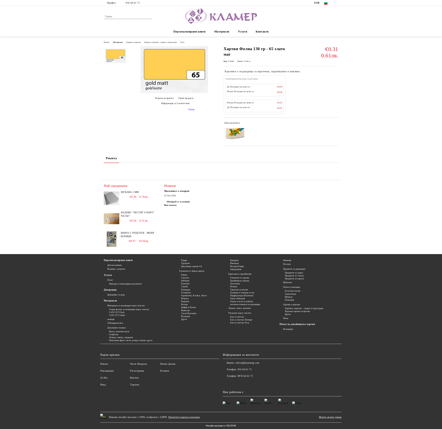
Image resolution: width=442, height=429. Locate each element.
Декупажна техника (116, 328)
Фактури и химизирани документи (125, 284)
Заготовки (235, 283)
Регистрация (137, 371)
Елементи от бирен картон (191, 271)
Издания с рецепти (116, 269)
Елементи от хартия (239, 278)
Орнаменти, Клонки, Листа (194, 295)
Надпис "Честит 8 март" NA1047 (138, 214)
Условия (164, 371)
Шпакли (288, 297)
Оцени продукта (186, 98)
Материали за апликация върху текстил (126, 305)
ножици (110, 319)
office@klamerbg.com (247, 363)
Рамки (184, 275)
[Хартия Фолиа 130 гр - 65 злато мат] (174, 92)
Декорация (110, 289)
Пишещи (287, 260)
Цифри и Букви (188, 307)
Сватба (184, 286)
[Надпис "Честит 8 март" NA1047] (111, 218)
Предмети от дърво (294, 273)
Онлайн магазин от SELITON (221, 426)
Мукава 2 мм (130, 192)
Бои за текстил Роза (239, 322)
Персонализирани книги (189, 31)
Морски (185, 298)
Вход (103, 384)
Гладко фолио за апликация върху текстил (129, 309)
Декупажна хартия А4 (191, 266)
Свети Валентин (188, 313)
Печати (233, 286)
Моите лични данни (330, 417)
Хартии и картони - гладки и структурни (160, 42)
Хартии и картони (133, 42)
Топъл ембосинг (237, 298)
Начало (106, 42)
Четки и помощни (291, 287)
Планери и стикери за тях (242, 292)
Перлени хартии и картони (297, 311)
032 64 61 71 (133, 3)
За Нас (104, 377)
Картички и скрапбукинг (240, 274)
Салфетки (113, 334)
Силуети (185, 278)
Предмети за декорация (294, 269)
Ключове (185, 283)
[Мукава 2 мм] (111, 198)
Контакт (134, 377)
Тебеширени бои (115, 323)
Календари (288, 329)
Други (184, 319)
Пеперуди (185, 289)
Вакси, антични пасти (119, 331)
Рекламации (107, 371)
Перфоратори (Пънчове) (241, 295)
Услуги (242, 31)
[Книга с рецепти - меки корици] (111, 239)
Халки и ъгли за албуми (241, 301)
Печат (110, 280)
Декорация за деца (116, 294)
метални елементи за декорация (245, 304)
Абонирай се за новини (178, 201)
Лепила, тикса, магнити (239, 308)
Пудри (184, 260)
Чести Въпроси (138, 364)
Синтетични (290, 294)
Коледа (184, 304)
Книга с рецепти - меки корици (137, 235)
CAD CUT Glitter (117, 315)
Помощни (289, 300)
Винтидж (234, 263)
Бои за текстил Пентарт (241, 320)
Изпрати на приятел (164, 98)
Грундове (185, 263)
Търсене (134, 384)
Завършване (236, 269)
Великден (185, 316)
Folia (182, 42)
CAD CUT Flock (117, 312)
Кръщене (234, 260)
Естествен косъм (292, 291)
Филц (285, 318)
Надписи (185, 301)
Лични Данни (168, 364)
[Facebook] (336, 3)
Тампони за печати (239, 289)
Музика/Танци (237, 266)
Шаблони (287, 282)
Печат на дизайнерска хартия (297, 324)
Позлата (287, 264)
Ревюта (111, 158)
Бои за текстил (237, 317)
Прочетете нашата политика (184, 417)
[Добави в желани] (335, 124)
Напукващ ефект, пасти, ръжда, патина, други (130, 340)
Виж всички (170, 205)
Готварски (186, 292)
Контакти (262, 31)
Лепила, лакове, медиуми (121, 337)
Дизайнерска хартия (239, 280)
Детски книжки (114, 265)
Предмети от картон (294, 278)
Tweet (191, 109)
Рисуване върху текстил (239, 313)
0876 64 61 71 (245, 376)
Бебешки (185, 280)
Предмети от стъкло (294, 275)
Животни (185, 310)
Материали (221, 31)
